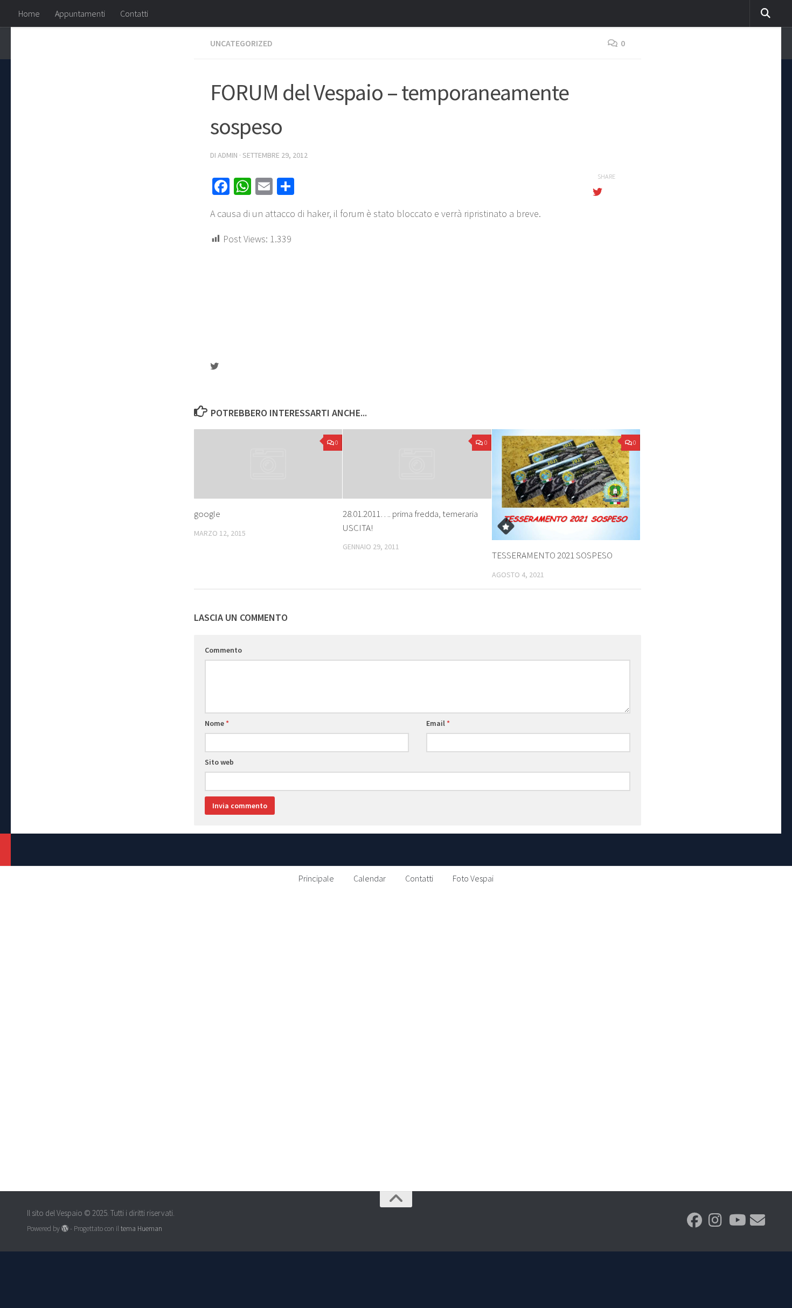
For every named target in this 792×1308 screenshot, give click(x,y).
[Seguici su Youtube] (736, 1220)
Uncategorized (241, 43)
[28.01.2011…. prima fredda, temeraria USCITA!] (417, 464)
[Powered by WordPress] (64, 1228)
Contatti (134, 13)
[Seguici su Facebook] (694, 1220)
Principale (316, 878)
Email (438, 723)
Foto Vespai (473, 878)
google (207, 514)
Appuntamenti (80, 13)
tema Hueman (141, 1228)
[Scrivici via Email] (757, 1220)
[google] (268, 464)
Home (29, 13)
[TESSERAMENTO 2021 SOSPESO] (566, 485)
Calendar (369, 878)
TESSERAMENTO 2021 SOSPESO (552, 555)
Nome (217, 723)
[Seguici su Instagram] (715, 1220)
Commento (223, 650)
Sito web (219, 762)
